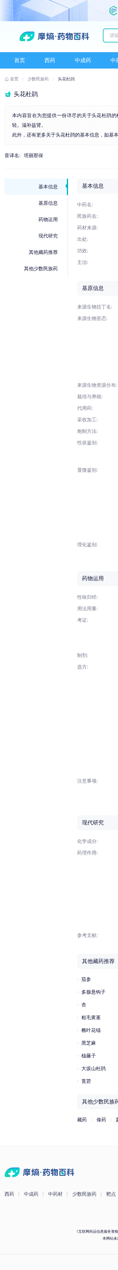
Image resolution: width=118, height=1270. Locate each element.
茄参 (86, 979)
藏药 (82, 1119)
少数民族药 (84, 1194)
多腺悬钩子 (93, 992)
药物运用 (48, 219)
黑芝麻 (88, 1043)
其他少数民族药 (41, 268)
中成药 (83, 60)
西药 (49, 60)
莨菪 (86, 1081)
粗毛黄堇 (91, 1017)
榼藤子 (88, 1055)
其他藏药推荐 (43, 252)
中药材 (55, 1194)
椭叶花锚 (91, 1030)
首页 (19, 60)
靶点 (111, 1194)
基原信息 (48, 203)
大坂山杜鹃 (93, 1068)
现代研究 (48, 235)
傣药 (101, 1119)
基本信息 (48, 186)
